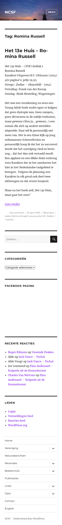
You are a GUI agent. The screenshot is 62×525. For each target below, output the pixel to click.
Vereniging (11, 448)
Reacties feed (16, 420)
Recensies (48, 212)
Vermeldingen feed (20, 416)
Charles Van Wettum (21, 375)
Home (8, 440)
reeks (8, 216)
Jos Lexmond (16, 212)
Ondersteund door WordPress (29, 518)
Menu (51, 12)
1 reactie (9, 219)
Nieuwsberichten (15, 455)
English (9, 508)
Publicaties (11, 478)
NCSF (10, 12)
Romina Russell (20, 216)
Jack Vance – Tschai (32, 356)
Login (12, 411)
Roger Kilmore (17, 352)
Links (8, 485)
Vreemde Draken (43, 352)
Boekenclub (12, 470)
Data (8, 493)
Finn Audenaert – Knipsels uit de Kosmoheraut (27, 379)
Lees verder (12, 204)
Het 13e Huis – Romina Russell (26, 53)
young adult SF (37, 216)
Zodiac (50, 216)
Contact (10, 501)
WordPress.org (17, 425)
